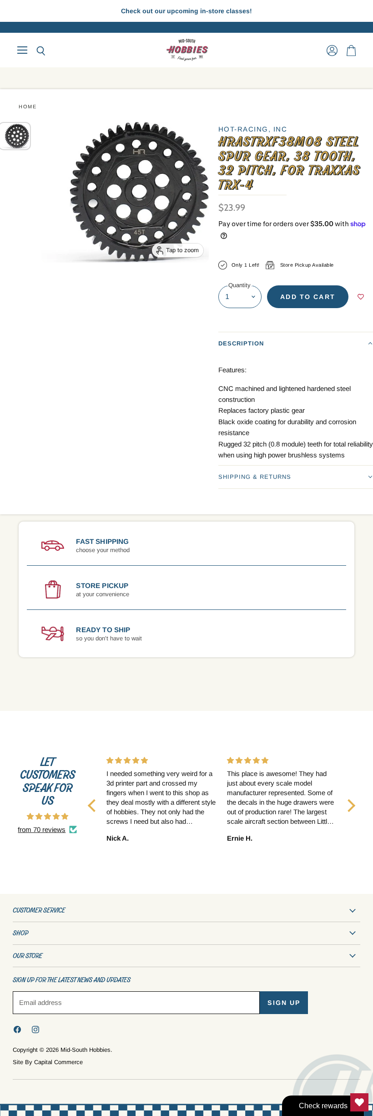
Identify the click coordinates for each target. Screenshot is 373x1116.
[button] (295, 343)
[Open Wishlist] (359, 1102)
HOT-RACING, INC (252, 129)
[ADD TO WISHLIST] (360, 297)
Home (27, 106)
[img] (47, 816)
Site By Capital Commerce (48, 1062)
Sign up (283, 1002)
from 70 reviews (42, 829)
